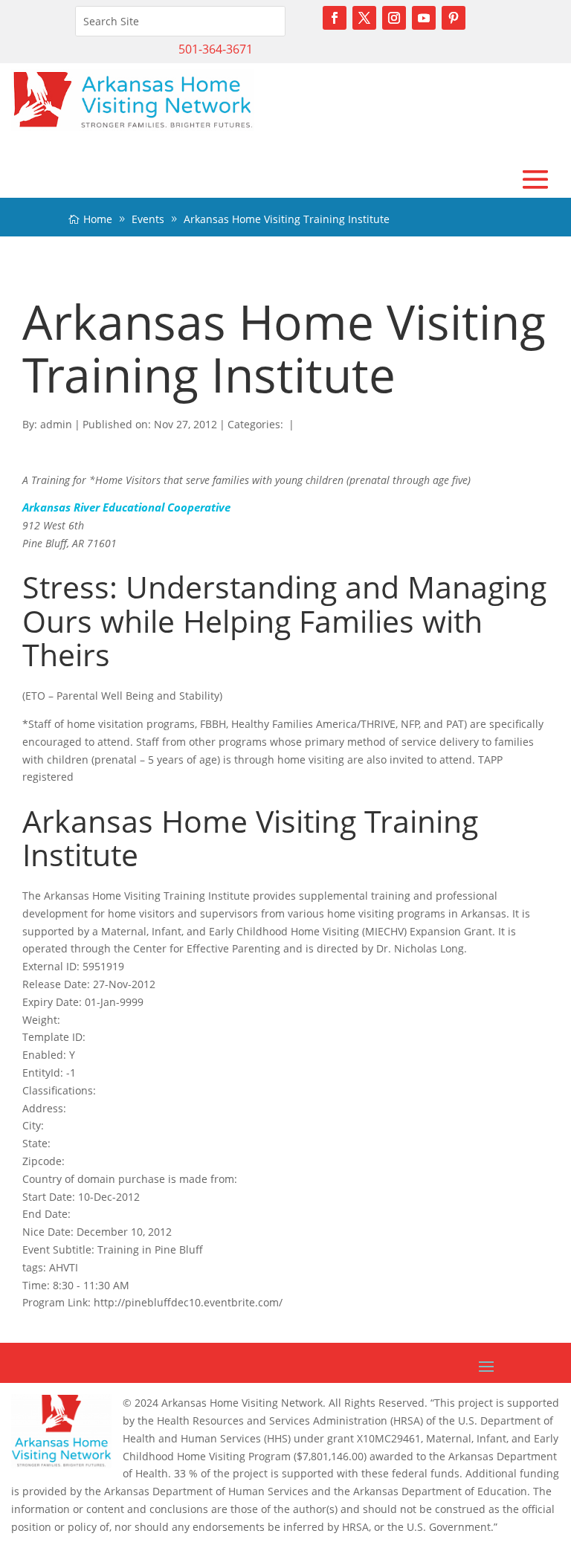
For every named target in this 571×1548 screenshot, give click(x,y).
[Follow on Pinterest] (453, 18)
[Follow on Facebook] (334, 18)
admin (56, 424)
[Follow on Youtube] (424, 18)
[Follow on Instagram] (394, 18)
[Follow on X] (364, 18)
